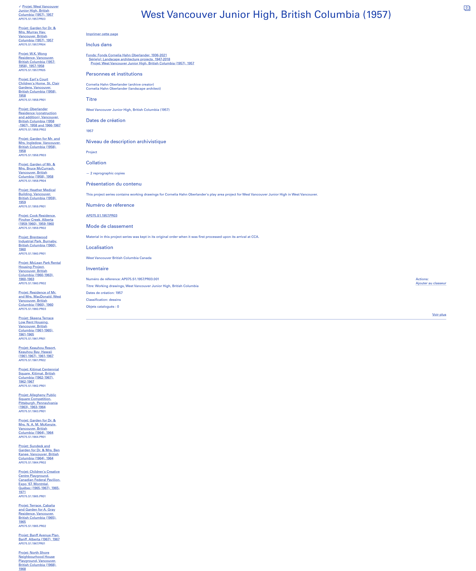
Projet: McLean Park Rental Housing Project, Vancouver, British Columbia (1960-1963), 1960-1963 (40, 271)
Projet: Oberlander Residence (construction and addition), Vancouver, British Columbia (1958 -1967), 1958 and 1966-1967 (40, 117)
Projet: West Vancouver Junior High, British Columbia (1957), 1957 (39, 11)
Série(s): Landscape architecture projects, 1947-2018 (129, 59)
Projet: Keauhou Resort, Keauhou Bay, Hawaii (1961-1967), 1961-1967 (37, 352)
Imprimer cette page (102, 34)
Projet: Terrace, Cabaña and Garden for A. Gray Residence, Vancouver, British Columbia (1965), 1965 (37, 514)
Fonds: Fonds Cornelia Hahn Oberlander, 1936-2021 (126, 55)
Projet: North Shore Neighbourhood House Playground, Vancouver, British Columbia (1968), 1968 (37, 561)
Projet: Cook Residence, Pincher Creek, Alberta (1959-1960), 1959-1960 (37, 220)
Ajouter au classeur (431, 283)
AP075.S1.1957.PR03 (101, 216)
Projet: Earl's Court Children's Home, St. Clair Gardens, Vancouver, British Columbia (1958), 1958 (39, 88)
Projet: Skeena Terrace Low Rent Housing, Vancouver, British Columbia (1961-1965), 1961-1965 (36, 326)
